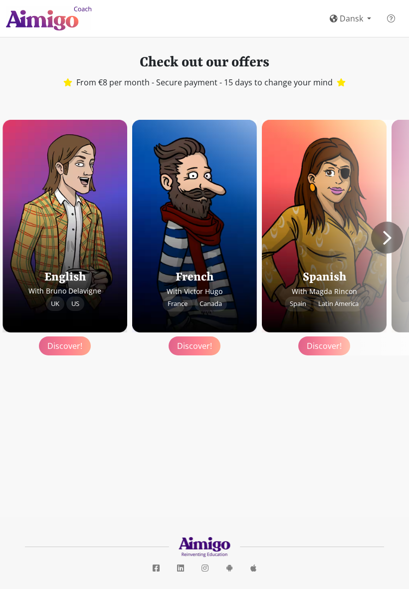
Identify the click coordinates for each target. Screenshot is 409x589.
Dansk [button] (351, 18)
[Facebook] (156, 569)
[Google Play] (229, 569)
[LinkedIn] (180, 569)
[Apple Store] (253, 569)
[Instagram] (205, 569)
